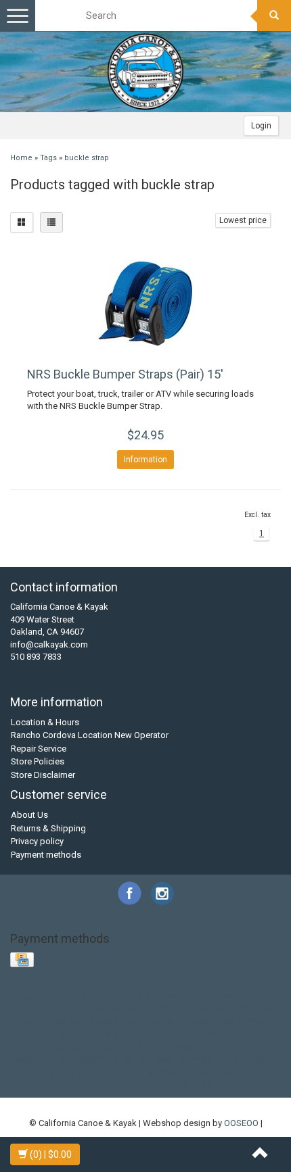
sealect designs (74, 1059)
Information (145, 459)
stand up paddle (186, 1059)
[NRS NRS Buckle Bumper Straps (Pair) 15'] (145, 303)
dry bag (103, 1021)
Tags (48, 157)
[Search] (274, 15)
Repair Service (38, 748)
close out (207, 1009)
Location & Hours (45, 722)
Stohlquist (98, 1009)
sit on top (129, 1059)
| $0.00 (51, 1154)
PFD (271, 996)
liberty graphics (81, 1047)
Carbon (75, 996)
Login (261, 125)
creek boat (252, 1009)
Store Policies (37, 761)
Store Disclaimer (43, 775)
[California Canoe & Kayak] (145, 71)
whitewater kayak (106, 1084)
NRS (249, 996)
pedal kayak (176, 1047)
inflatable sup (120, 1034)
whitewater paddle (182, 1084)
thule (234, 1059)
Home (21, 157)
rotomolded (229, 1047)
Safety (59, 1009)
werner (256, 1072)
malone (131, 1047)
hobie (231, 1021)
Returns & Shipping (48, 828)
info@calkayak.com (49, 644)
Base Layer (33, 996)
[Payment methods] (23, 961)
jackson (168, 1034)
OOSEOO (241, 1123)
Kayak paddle (122, 996)
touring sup (69, 1072)
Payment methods (46, 855)
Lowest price (243, 220)
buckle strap (86, 157)
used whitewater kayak (192, 1072)
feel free (140, 1021)
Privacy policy (37, 841)
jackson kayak (218, 1034)
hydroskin (68, 1034)
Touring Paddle (154, 1009)
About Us (29, 815)
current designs (51, 1021)
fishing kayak (188, 1021)
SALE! (29, 1009)
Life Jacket (213, 996)
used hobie (119, 1072)
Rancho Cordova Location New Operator (90, 735)
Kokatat (170, 996)
